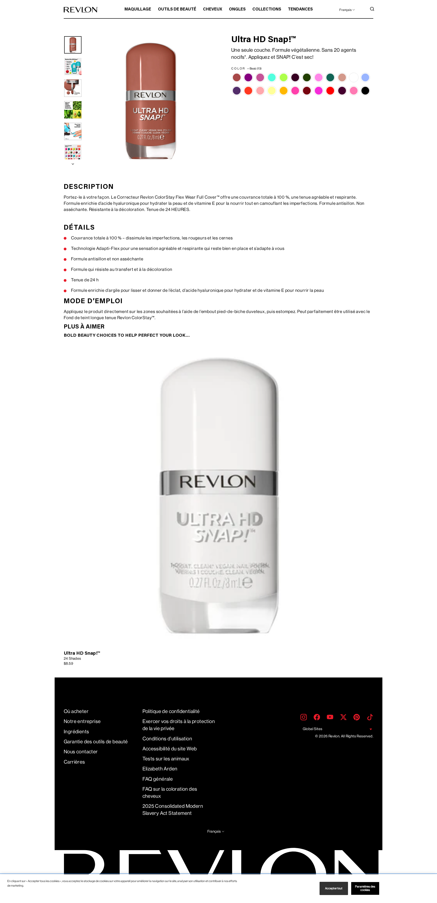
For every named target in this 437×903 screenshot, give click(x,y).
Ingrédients (76, 731)
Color (246, 68)
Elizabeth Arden (160, 769)
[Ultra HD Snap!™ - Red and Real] (306, 90)
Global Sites (313, 729)
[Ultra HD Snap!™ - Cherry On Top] (295, 77)
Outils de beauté (177, 10)
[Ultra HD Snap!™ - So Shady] (342, 90)
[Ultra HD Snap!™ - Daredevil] (330, 77)
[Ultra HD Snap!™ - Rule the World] (318, 90)
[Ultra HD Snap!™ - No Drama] (295, 90)
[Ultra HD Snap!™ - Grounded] (236, 90)
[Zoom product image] (150, 101)
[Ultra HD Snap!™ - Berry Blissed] (248, 77)
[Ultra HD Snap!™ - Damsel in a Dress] (318, 77)
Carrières (74, 762)
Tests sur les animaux (165, 759)
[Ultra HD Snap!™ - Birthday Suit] (260, 77)
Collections (266, 10)
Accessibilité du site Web (169, 749)
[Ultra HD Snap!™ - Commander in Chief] (306, 77)
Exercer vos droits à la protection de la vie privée (178, 724)
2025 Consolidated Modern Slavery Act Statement (172, 809)
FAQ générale (157, 779)
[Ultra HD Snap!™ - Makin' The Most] (271, 90)
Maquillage (137, 10)
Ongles (237, 10)
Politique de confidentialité (171, 711)
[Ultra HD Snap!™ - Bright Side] (283, 77)
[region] (218, 888)
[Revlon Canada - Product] (81, 10)
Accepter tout (334, 888)
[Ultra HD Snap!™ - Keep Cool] (260, 90)
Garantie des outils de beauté (96, 741)
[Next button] (73, 163)
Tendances (300, 10)
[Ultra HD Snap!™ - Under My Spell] (365, 90)
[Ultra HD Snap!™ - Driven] (342, 77)
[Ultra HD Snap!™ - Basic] (236, 77)
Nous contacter (81, 751)
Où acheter (76, 711)
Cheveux (212, 10)
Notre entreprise (82, 721)
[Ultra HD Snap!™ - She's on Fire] (330, 90)
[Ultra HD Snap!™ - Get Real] (365, 77)
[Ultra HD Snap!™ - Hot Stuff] (248, 90)
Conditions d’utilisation (167, 738)
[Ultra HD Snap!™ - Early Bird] (353, 77)
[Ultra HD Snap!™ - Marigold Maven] (283, 90)
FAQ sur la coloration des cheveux (169, 792)
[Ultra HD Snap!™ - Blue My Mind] (271, 77)
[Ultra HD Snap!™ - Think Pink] (353, 90)
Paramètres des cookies (365, 888)
